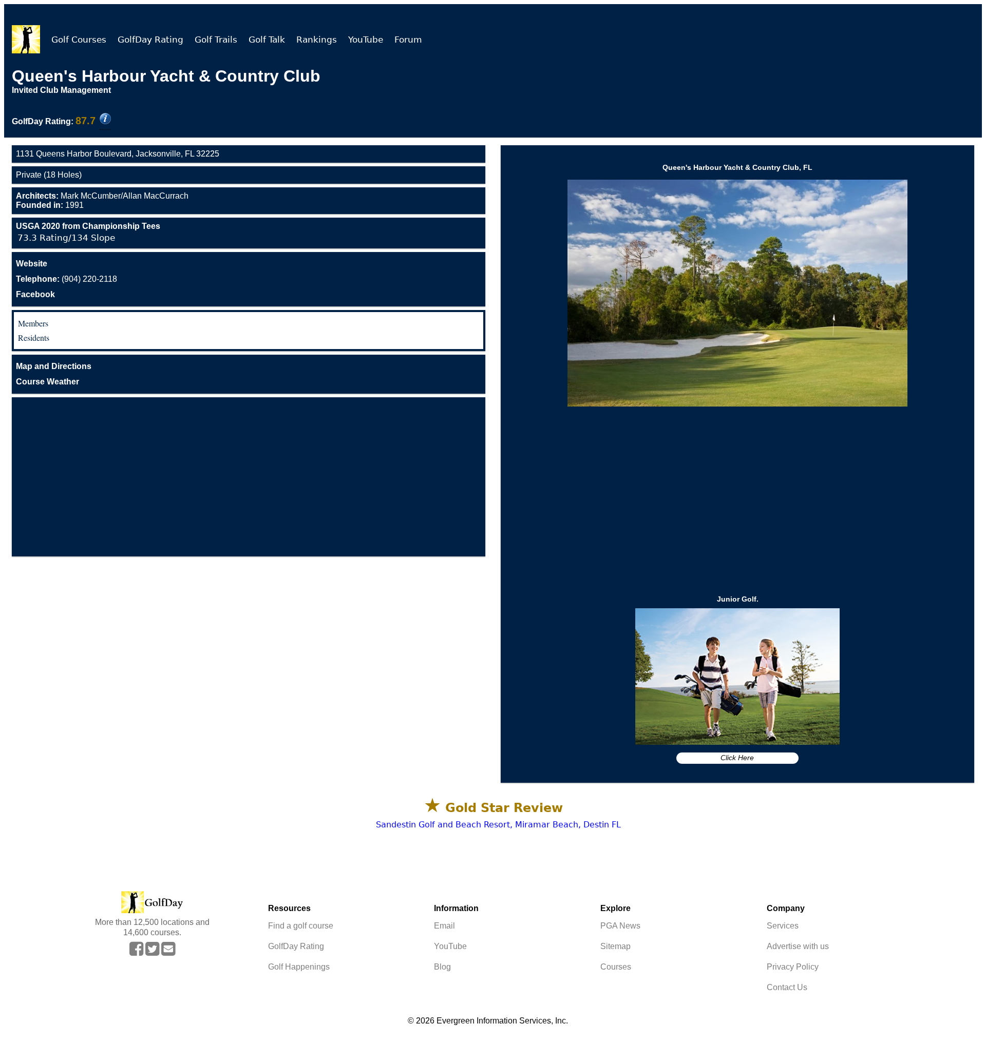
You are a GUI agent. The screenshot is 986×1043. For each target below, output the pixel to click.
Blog (442, 966)
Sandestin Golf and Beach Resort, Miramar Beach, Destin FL (498, 824)
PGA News (620, 925)
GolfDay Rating (150, 39)
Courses (615, 966)
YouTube (365, 39)
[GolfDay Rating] (105, 119)
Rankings (316, 39)
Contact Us (787, 987)
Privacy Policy (793, 966)
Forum (408, 39)
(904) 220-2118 (66, 279)
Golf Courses (78, 39)
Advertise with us (798, 946)
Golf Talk (267, 39)
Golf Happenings (299, 966)
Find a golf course (300, 925)
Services (783, 925)
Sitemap (615, 946)
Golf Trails (216, 39)
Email (444, 925)
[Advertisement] (249, 477)
